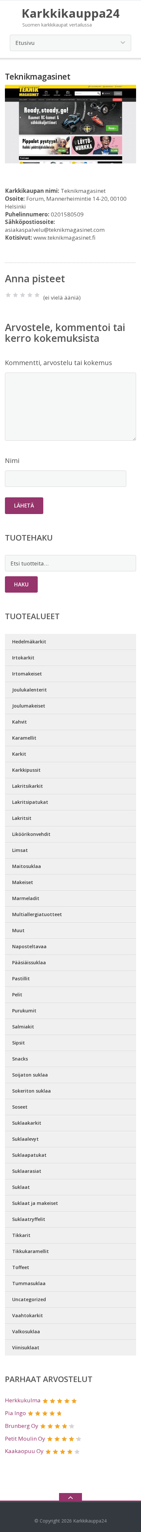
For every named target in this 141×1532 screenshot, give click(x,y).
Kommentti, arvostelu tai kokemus (58, 362)
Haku (21, 584)
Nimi (12, 460)
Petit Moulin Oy (25, 1438)
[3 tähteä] (22, 295)
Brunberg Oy (21, 1426)
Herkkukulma (23, 1400)
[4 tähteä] (30, 295)
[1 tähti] (8, 295)
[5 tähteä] (37, 295)
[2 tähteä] (15, 295)
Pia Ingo (15, 1413)
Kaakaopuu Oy (24, 1451)
